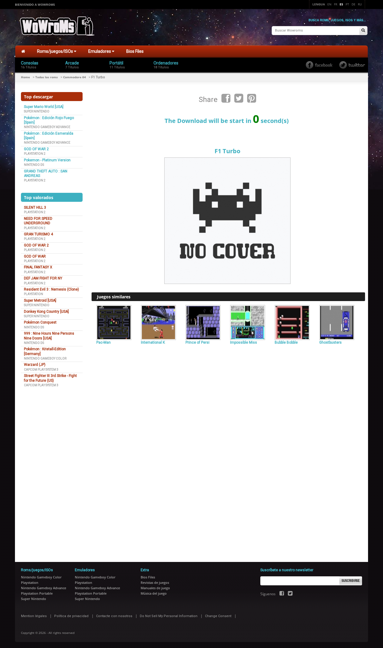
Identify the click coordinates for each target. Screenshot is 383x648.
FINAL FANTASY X (38, 267)
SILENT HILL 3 (35, 207)
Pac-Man (103, 342)
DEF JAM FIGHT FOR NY (43, 278)
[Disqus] (228, 428)
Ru (360, 4)
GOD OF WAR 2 (36, 149)
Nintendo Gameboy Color (45, 358)
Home (25, 77)
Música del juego (154, 593)
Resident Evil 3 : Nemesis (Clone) (51, 289)
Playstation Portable (37, 593)
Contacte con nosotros (114, 616)
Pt (347, 4)
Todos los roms (46, 77)
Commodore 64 (74, 77)
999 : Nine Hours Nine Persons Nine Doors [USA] (49, 335)
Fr (335, 4)
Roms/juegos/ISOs (55, 51)
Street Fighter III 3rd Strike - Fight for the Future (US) (50, 378)
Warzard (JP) (34, 365)
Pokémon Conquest (40, 322)
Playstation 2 (34, 153)
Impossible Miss (243, 342)
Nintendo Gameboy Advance (47, 127)
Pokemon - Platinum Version (47, 160)
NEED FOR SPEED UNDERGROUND (38, 220)
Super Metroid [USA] (40, 300)
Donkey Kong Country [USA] (46, 311)
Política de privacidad (71, 616)
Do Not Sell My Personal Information (168, 616)
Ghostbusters (330, 342)
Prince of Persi (197, 342)
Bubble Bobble (286, 342)
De (353, 4)
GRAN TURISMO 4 (38, 234)
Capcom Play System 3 (41, 369)
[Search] (363, 30)
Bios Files (135, 51)
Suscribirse (351, 580)
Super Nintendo (36, 111)
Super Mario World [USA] (43, 107)
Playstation (33, 294)
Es (341, 4)
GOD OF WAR (35, 256)
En (329, 4)
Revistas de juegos (155, 582)
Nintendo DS (34, 164)
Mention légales (34, 616)
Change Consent (218, 616)
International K (153, 342)
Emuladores (100, 51)
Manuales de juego (155, 588)
